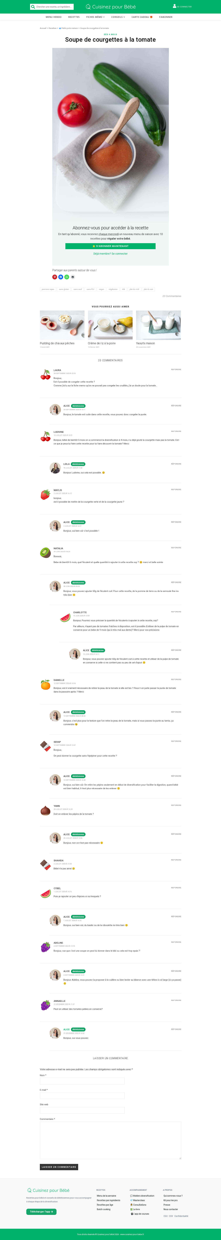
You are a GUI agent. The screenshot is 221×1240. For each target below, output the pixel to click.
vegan (101, 289)
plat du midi (134, 289)
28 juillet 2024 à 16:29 (63, 809)
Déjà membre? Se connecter (111, 253)
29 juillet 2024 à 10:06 (72, 838)
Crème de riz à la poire (102, 343)
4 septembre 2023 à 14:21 (73, 975)
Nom (43, 1075)
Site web (44, 1104)
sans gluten (64, 289)
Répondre (176, 369)
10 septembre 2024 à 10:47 (65, 745)
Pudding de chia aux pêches (57, 343)
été (123, 289)
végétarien (113, 289)
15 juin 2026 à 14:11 (91, 654)
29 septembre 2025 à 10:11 (74, 410)
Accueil (43, 28)
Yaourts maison (145, 343)
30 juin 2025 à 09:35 (71, 586)
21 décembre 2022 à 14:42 (73, 1033)
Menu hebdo (54, 16)
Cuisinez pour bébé (111, 7)
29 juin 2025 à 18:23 (62, 552)
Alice (66, 1029)
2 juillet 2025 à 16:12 (63, 493)
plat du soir (148, 289)
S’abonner (165, 16)
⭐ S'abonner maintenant (110, 246)
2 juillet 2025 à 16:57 (72, 526)
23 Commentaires (172, 296)
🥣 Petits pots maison (68, 28)
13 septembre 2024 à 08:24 (74, 716)
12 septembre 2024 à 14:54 (65, 683)
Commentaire (47, 1119)
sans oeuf (78, 289)
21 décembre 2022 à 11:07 (64, 1004)
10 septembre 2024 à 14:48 (74, 780)
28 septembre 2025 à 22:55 (65, 373)
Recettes (74, 16)
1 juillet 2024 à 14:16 (63, 892)
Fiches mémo (94, 16)
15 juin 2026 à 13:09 (81, 616)
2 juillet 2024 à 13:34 (63, 864)
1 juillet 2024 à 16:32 (72, 921)
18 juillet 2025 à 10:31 (63, 435)
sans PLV (90, 289)
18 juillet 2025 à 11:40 (72, 468)
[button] (41, 1212)
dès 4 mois (110, 34)
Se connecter (184, 6)
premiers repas (48, 289)
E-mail (44, 1090)
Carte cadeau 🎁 (142, 16)
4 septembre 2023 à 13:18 (64, 946)
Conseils (117, 16)
